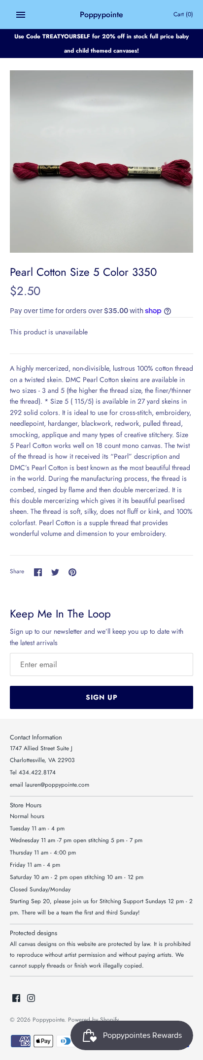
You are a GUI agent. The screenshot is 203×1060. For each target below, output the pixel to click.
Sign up (102, 697)
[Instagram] (31, 998)
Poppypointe (48, 1019)
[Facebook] (16, 998)
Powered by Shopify (93, 1019)
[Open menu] (21, 15)
